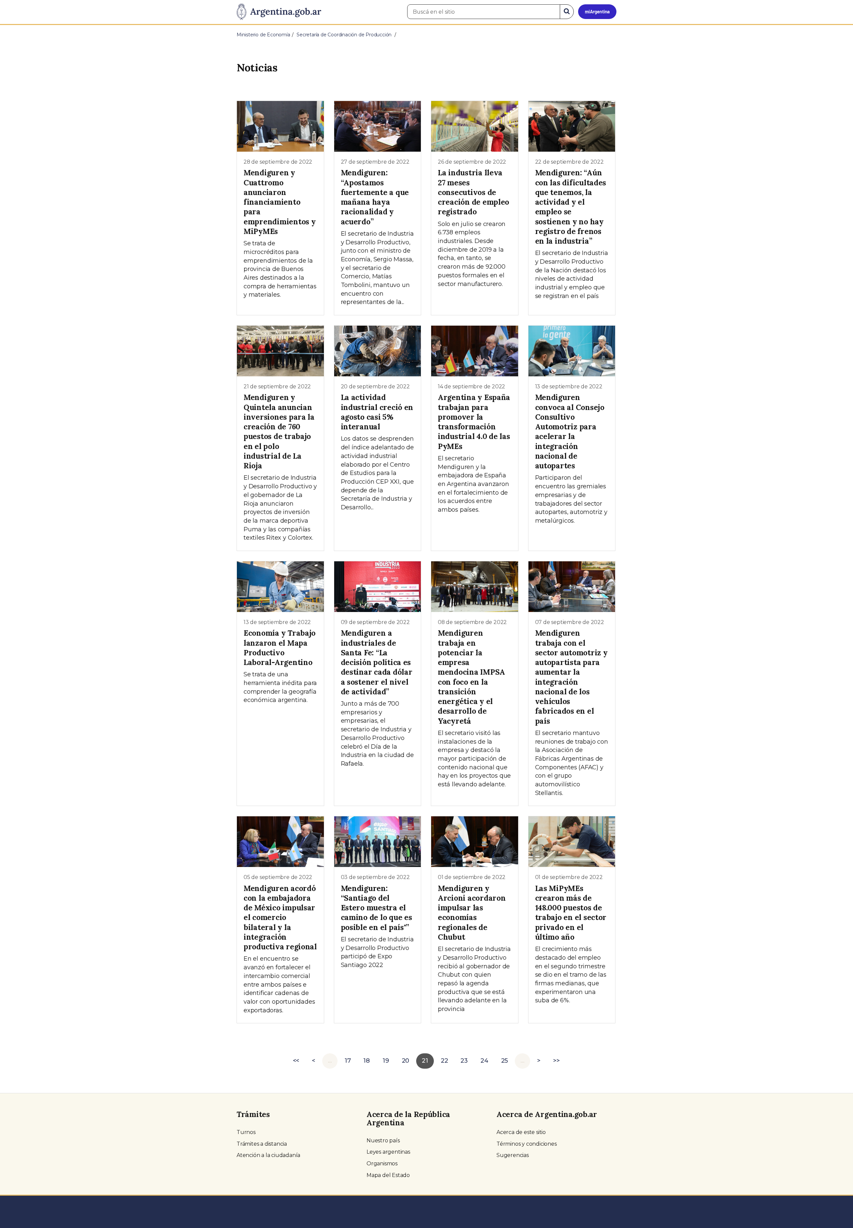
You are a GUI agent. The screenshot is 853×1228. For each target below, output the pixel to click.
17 (348, 1060)
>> (556, 1060)
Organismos (382, 1163)
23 (464, 1060)
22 (444, 1060)
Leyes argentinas (388, 1152)
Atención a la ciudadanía (268, 1155)
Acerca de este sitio (521, 1132)
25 (504, 1060)
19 (386, 1060)
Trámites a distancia (262, 1144)
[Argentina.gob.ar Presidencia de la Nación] (279, 12)
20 (406, 1060)
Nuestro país (383, 1140)
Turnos (246, 1132)
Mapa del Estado (388, 1175)
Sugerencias (512, 1155)
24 (484, 1060)
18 (366, 1060)
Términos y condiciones (526, 1144)
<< (296, 1060)
